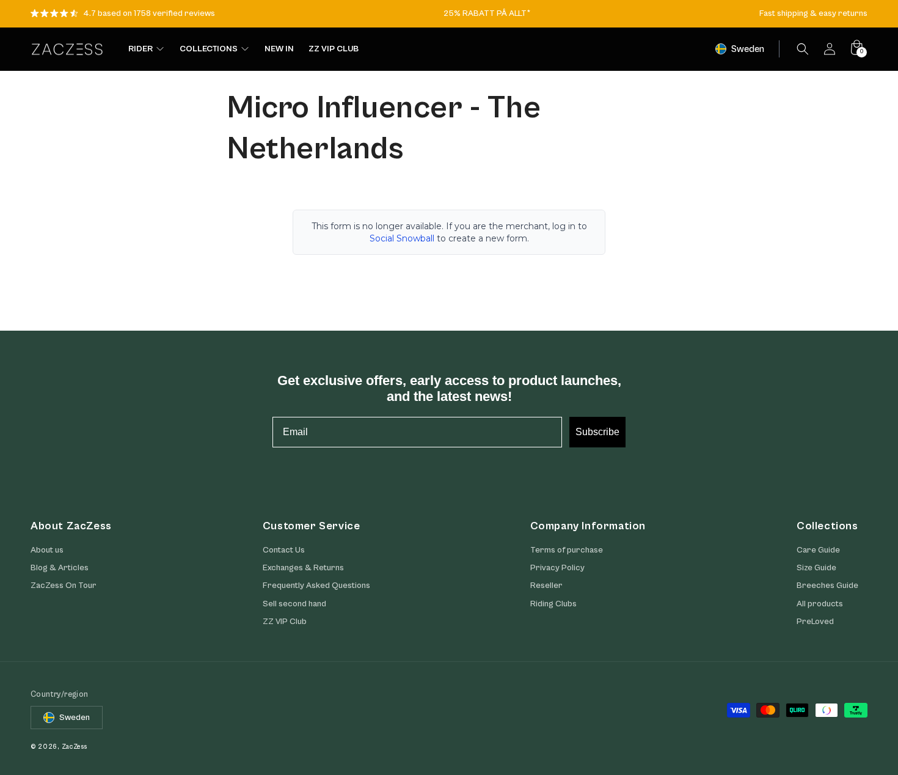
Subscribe (597, 432)
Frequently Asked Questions (316, 586)
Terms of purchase (566, 550)
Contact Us (284, 550)
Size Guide (816, 568)
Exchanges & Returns (303, 568)
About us (47, 550)
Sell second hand (294, 604)
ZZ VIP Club (285, 621)
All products (820, 604)
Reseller (546, 586)
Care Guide (818, 550)
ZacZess (74, 747)
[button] (802, 48)
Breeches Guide (827, 586)
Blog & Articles (60, 568)
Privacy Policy (557, 568)
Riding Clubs (553, 604)
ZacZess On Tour (64, 586)
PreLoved (815, 621)
